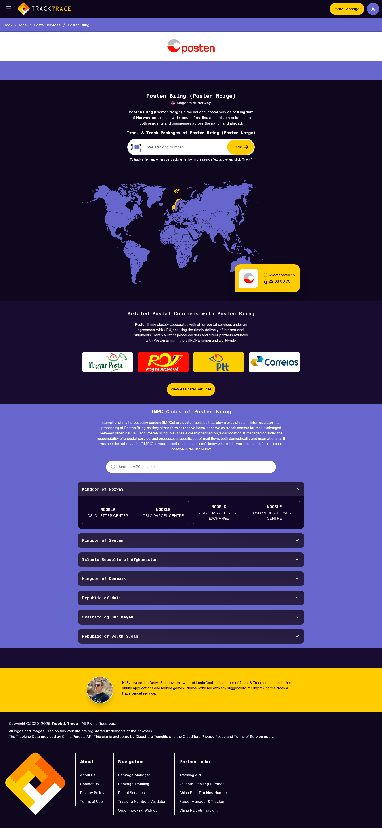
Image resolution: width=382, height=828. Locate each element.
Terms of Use (91, 801)
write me (205, 688)
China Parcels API (77, 736)
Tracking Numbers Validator (142, 801)
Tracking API (190, 775)
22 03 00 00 (279, 281)
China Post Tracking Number (203, 792)
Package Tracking (133, 783)
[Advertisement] (191, 70)
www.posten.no (282, 275)
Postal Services (131, 792)
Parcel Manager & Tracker (201, 801)
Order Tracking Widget (137, 810)
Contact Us (89, 783)
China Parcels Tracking (199, 810)
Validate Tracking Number (201, 783)
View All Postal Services (191, 389)
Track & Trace (250, 682)
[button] (8, 8)
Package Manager (134, 775)
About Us (88, 775)
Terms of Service (248, 736)
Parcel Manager (347, 8)
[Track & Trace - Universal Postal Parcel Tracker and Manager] (44, 9)
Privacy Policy (213, 736)
